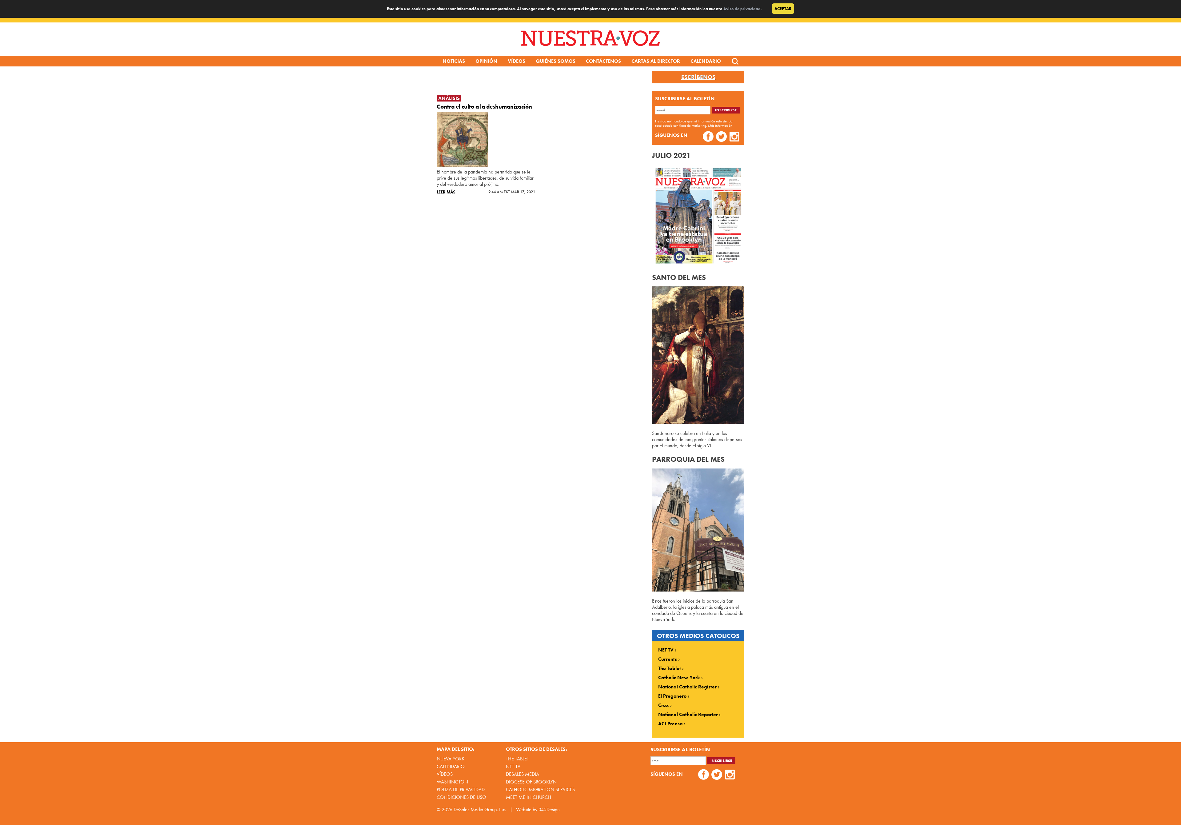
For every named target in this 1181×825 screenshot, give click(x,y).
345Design (549, 809)
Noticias (454, 61)
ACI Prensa (670, 724)
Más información (720, 125)
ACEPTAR (783, 8)
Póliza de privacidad (461, 789)
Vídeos (516, 61)
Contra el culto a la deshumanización (484, 106)
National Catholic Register (687, 687)
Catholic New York (679, 678)
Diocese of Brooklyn (531, 782)
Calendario (705, 61)
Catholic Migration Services (540, 789)
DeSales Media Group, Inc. (480, 809)
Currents (667, 659)
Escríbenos (698, 77)
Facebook (708, 137)
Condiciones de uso (461, 797)
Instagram (734, 137)
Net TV (513, 766)
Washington (452, 782)
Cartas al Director (655, 61)
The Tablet (669, 668)
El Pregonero (672, 696)
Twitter (721, 137)
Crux (663, 705)
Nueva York (450, 758)
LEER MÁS (446, 192)
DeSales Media (522, 774)
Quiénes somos (555, 61)
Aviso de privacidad (742, 8)
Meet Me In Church (528, 797)
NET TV (666, 650)
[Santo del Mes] (698, 422)
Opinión (486, 61)
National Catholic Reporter (688, 714)
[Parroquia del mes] (698, 590)
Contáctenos (603, 61)
